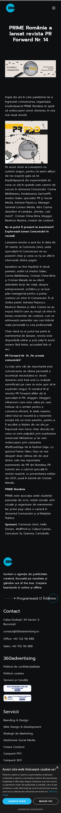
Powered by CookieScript (30, 809)
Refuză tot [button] (46, 801)
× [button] (57, 767)
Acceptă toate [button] (17, 801)
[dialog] (30, 788)
